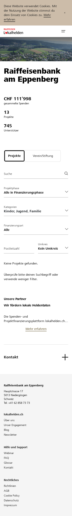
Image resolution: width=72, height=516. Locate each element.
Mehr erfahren (36, 329)
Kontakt (8, 467)
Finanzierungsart (13, 225)
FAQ (6, 457)
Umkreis (43, 244)
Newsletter (10, 434)
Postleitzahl (11, 248)
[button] (63, 31)
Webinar (9, 453)
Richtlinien (10, 485)
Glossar (8, 462)
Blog (6, 429)
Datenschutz (11, 500)
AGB (6, 490)
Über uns (9, 420)
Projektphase (11, 188)
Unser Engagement (15, 425)
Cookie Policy (12, 495)
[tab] (14, 156)
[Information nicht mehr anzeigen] (64, 13)
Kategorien (10, 206)
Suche (8, 174)
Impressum (10, 505)
